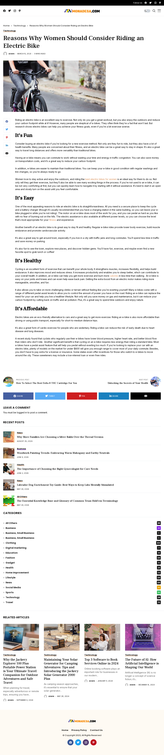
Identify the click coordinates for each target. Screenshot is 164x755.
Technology (19, 25)
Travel (83, 602)
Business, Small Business (82, 533)
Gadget (83, 562)
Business (83, 528)
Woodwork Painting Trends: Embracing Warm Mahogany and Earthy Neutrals (63, 453)
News (83, 582)
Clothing (83, 542)
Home (6, 25)
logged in (22, 412)
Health (83, 567)
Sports (83, 592)
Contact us (96, 730)
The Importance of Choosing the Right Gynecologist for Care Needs (57, 469)
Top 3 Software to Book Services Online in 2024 (101, 662)
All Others (83, 523)
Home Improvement (83, 572)
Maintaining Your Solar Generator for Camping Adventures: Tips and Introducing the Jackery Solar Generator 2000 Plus (61, 669)
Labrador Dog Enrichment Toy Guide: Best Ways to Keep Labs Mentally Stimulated (65, 485)
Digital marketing (83, 547)
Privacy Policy (79, 730)
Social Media (83, 587)
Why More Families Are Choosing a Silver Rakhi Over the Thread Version (60, 437)
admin (11, 54)
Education (83, 552)
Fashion (83, 557)
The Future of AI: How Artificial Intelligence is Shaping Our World (142, 663)
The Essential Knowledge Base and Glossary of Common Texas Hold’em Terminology (67, 500)
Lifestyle (83, 577)
